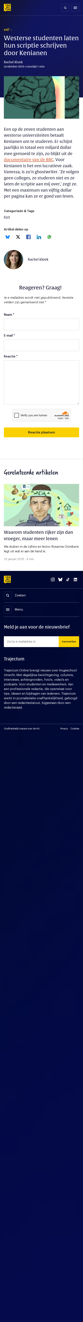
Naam (9, 314)
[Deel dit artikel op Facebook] (28, 237)
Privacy (64, 729)
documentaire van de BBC (28, 159)
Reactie (11, 356)
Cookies (74, 729)
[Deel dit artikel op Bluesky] (7, 237)
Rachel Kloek (38, 260)
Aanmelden (69, 641)
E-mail (9, 335)
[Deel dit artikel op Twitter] (18, 237)
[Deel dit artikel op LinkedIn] (39, 237)
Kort (7, 217)
